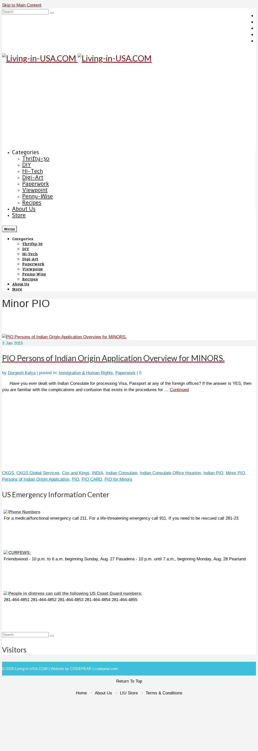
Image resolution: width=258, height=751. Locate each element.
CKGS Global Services (37, 473)
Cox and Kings (75, 473)
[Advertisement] (129, 107)
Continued (179, 389)
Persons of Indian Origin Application (35, 479)
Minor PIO (235, 473)
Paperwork (125, 372)
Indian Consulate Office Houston (170, 473)
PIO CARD (92, 479)
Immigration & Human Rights (86, 372)
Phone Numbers (24, 512)
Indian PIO (213, 473)
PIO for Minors (118, 479)
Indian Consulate (121, 473)
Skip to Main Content (21, 5)
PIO (75, 479)
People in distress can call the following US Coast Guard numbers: (75, 593)
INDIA (97, 473)
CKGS (8, 473)
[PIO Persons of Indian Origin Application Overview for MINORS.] (64, 337)
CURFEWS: (19, 552)
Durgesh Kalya (22, 372)
